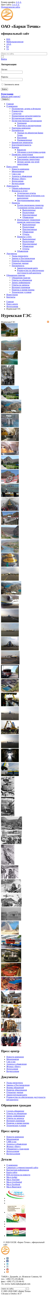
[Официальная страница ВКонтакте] (7, 1258)
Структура (16, 113)
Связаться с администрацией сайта (22, 1167)
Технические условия (21, 292)
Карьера (15, 147)
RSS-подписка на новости (18, 1175)
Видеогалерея (18, 183)
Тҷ (7, 49)
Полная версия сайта (10, 7)
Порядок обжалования (22, 261)
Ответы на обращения (22, 280)
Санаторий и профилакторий (30, 157)
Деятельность (12, 186)
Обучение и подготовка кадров (31, 152)
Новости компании (20, 169)
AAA (8, 44)
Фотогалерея (17, 181)
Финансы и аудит (20, 191)
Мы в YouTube (13, 1179)
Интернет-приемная (21, 287)
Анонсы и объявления (16, 1144)
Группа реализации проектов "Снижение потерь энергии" (30, 206)
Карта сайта (11, 1172)
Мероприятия (18, 171)
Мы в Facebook (13, 1184)
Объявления (27, 217)
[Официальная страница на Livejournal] (7, 1267)
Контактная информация (17, 1170)
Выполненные (29, 210)
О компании (12, 106)
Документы (11, 253)
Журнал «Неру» (19, 179)
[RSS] (48, 322)
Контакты (10, 297)
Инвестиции (12, 294)
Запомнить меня (11, 84)
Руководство (17, 111)
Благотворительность (21, 145)
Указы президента (20, 256)
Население (22, 137)
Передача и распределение (29, 125)
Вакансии (21, 150)
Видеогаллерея (13, 1154)
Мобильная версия (14, 42)
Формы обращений (15, 1087)
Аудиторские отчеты (26, 193)
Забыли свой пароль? (10, 96)
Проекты (16, 203)
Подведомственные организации (27, 121)
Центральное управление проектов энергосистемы (28, 221)
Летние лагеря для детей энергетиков (28, 163)
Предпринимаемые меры (28, 200)
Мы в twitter (11, 1177)
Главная (10, 104)
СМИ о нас (11, 1141)
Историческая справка (22, 118)
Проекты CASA (24, 237)
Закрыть (5, 99)
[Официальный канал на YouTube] (7, 1269)
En (7, 46)
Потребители (18, 130)
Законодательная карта (27, 268)
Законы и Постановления (23, 258)
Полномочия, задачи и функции (26, 108)
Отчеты (25, 234)
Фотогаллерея (12, 1151)
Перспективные (29, 215)
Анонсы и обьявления (22, 176)
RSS (8, 39)
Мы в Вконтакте (13, 1187)
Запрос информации (21, 282)
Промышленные (24, 140)
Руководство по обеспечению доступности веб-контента (30, 271)
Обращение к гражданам (17, 1149)
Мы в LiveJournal (14, 1182)
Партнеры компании (21, 128)
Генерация (22, 123)
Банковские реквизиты (22, 142)
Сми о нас (16, 174)
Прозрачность (18, 265)
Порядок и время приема (23, 290)
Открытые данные (20, 263)
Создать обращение (15, 1111)
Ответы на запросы (20, 285)
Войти (4, 59)
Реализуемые (28, 212)
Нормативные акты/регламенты (26, 116)
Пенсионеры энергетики (28, 159)
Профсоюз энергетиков (22, 154)
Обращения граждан (15, 275)
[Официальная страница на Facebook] (7, 1261)
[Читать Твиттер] (7, 1264)
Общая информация (21, 188)
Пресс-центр (12, 166)
